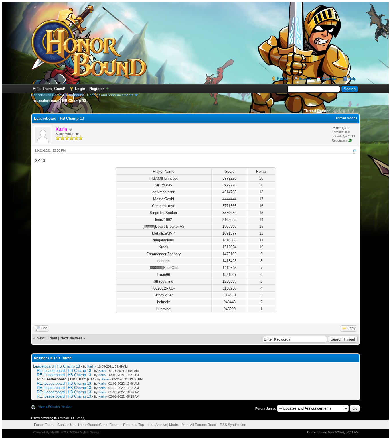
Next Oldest (47, 338)
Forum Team (44, 425)
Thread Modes (346, 118)
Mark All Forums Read (199, 425)
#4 (354, 150)
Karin (90, 366)
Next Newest (71, 338)
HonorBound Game (46, 95)
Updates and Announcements (110, 95)
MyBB (54, 432)
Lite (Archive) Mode (163, 425)
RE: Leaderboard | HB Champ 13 (64, 370)
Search (305, 78)
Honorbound (74, 95)
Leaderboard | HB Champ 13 (56, 366)
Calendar (329, 78)
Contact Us (65, 425)
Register (96, 89)
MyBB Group (89, 432)
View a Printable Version (54, 406)
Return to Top (133, 425)
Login (80, 89)
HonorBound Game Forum (98, 425)
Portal (282, 78)
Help (352, 78)
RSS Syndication (233, 425)
